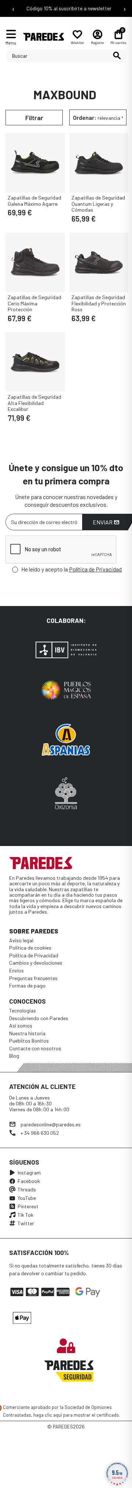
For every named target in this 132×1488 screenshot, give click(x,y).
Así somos (20, 1025)
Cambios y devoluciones (35, 962)
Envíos (16, 970)
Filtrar (34, 118)
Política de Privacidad (95, 569)
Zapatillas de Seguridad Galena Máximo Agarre (34, 200)
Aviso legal (21, 940)
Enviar (103, 522)
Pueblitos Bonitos (29, 1040)
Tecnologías (22, 1010)
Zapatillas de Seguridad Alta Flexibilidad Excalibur (34, 403)
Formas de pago (27, 985)
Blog (14, 1056)
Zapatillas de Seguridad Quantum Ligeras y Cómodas (98, 203)
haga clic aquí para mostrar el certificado (76, 1415)
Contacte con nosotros (35, 1048)
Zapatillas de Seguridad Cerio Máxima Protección (34, 303)
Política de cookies (30, 947)
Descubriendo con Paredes (38, 1018)
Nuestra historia (27, 1033)
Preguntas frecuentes (33, 978)
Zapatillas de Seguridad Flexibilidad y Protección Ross (99, 303)
